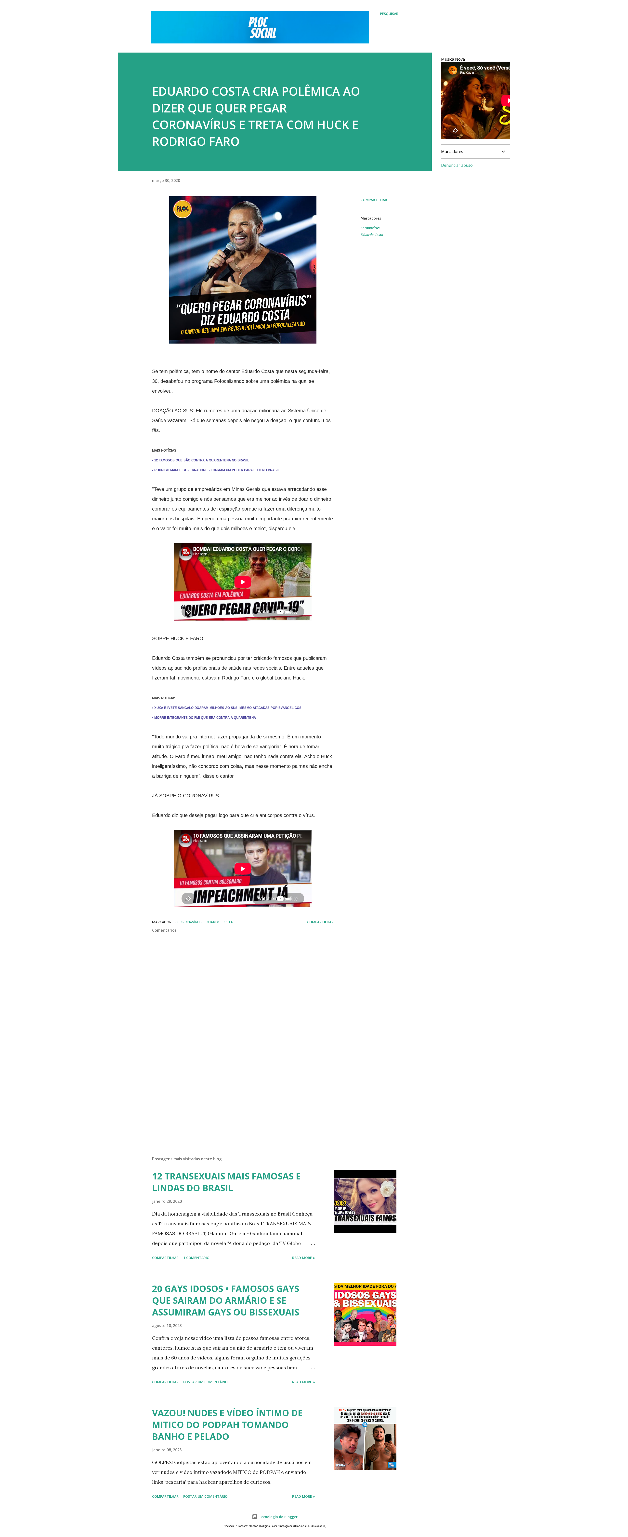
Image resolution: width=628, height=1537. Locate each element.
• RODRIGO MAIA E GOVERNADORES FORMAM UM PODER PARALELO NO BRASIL (216, 470)
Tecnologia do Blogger (278, 1516)
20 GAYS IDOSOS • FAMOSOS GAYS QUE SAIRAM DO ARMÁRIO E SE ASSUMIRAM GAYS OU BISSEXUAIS (225, 1300)
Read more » (303, 1257)
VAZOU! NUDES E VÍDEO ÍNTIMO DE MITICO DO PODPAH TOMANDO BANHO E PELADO (227, 1424)
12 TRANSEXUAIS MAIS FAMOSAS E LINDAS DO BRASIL (226, 1182)
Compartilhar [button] (374, 199)
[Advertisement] (235, 1095)
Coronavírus (370, 227)
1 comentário (196, 1257)
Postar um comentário (205, 1382)
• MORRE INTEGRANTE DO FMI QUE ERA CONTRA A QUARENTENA (204, 718)
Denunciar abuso (457, 165)
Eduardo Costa (372, 234)
